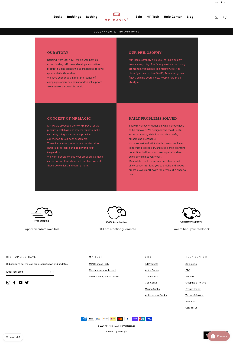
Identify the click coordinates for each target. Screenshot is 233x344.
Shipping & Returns (195, 282)
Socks (57, 16)
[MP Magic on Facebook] (14, 282)
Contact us (191, 307)
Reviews (189, 276)
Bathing (91, 16)
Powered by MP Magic (116, 332)
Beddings (74, 16)
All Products (151, 264)
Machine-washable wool (102, 270)
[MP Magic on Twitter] (27, 282)
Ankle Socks (152, 270)
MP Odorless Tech (99, 264)
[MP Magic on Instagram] (8, 282)
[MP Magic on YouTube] (21, 282)
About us (190, 301)
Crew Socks (151, 276)
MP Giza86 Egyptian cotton (104, 276)
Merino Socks (152, 289)
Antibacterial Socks (156, 295)
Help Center (173, 16)
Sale (139, 16)
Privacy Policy (193, 289)
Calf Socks (151, 282)
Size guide (191, 264)
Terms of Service (194, 295)
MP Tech (153, 16)
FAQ (187, 270)
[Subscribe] (52, 272)
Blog (190, 16)
